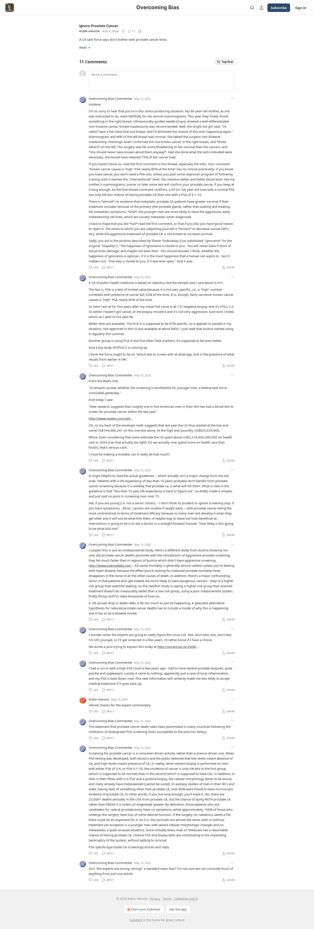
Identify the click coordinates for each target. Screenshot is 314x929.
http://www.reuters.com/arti (109, 418)
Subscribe (279, 8)
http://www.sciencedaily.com (110, 565)
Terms (167, 899)
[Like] (123, 31)
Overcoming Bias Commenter (110, 98)
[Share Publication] (261, 7)
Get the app (178, 909)
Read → (84, 47)
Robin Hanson (89, 31)
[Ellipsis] (232, 98)
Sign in (300, 8)
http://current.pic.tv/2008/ (177, 646)
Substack (135, 920)
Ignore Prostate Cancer (98, 26)
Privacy (155, 899)
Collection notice (186, 899)
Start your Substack (145, 909)
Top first (227, 62)
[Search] (252, 7)
